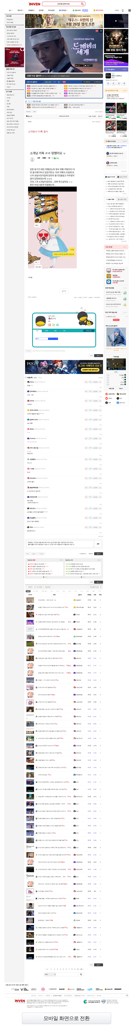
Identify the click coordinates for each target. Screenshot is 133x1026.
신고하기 (84, 297)
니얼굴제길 (79, 629)
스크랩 (79, 297)
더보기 (57, 324)
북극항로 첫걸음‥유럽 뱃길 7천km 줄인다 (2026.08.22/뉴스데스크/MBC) (61, 651)
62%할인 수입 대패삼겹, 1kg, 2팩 (114, 263)
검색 (56, 338)
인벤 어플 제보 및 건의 (13, 39)
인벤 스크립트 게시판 (12, 42)
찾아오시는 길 (90, 995)
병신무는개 (79, 738)
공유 (75, 297)
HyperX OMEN (11, 115)
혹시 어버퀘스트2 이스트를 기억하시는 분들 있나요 (54, 796)
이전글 (41, 553)
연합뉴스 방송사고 (45, 833)
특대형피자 (79, 774)
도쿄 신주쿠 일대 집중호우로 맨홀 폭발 (51, 840)
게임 (69, 591)
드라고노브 (79, 935)
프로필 (46, 330)
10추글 (40, 587)
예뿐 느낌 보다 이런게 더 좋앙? (49, 709)
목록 (93, 121)
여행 (8, 106)
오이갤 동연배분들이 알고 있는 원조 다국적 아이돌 (54, 956)
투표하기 (116, 320)
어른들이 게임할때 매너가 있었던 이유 (51, 935)
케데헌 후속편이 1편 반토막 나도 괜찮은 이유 (53, 622)
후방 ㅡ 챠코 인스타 (45, 600)
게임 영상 (9, 112)
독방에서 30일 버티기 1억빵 (48, 716)
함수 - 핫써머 (43, 920)
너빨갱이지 (79, 927)
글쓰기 (98, 582)
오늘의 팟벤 (10, 78)
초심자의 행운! (44, 694)
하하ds (78, 920)
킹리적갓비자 (80, 906)
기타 (99, 591)
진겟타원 (78, 745)
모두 (53, 338)
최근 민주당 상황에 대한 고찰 (48, 738)
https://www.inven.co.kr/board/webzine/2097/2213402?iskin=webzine (49, 350)
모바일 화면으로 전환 (66, 1018)
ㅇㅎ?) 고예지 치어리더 (46, 680)
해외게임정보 (10, 109)
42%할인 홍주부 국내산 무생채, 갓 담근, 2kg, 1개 (116, 257)
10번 (50, 338)
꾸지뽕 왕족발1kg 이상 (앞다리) (114, 260)
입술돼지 (78, 600)
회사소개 (33, 995)
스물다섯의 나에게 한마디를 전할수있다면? (52, 855)
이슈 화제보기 (97, 82)
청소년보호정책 (68, 995)
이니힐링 (53, 324)
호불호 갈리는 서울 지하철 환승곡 (49, 818)
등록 (98, 544)
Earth (77, 898)
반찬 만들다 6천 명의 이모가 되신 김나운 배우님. (54, 673)
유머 (52, 591)
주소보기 (28, 111)
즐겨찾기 (48, 587)
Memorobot (79, 636)
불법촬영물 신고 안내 (79, 995)
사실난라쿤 (79, 687)
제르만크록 (79, 855)
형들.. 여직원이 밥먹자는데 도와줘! (50, 898)
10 (77, 969)
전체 (28, 591)
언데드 (78, 614)
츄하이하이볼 (80, 607)
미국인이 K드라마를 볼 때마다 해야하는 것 (52, 665)
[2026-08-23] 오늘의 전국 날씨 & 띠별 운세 (52, 629)
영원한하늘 (79, 651)
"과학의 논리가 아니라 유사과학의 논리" (51, 607)
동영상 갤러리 (10, 33)
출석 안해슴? (43, 891)
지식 (75, 591)
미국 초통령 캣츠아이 (46, 942)
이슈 (35, 591)
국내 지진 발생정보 (45, 702)
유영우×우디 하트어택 (46, 949)
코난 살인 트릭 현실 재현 (47, 614)
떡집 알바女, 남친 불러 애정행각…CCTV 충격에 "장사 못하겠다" (58, 804)
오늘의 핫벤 (10, 75)
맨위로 (91, 553)
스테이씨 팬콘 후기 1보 (46, 636)
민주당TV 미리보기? (46, 745)
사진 (81, 591)
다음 (81, 969)
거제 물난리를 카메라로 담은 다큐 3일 (51, 789)
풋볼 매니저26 (10, 132)
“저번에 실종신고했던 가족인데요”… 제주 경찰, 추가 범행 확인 (58, 876)
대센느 (78, 949)
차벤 (8, 100)
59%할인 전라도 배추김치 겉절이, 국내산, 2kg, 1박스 (116, 254)
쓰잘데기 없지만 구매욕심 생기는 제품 (51, 927)
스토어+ (125, 90)
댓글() (98, 121)
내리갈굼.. (43, 774)
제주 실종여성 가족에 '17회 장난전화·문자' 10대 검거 (55, 847)
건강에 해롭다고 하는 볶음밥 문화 (49, 825)
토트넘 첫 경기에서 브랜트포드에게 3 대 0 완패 (53, 643)
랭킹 (55, 330)
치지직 (8, 98)
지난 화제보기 (87, 82)
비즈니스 (41, 995)
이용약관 (48, 995)
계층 (87, 591)
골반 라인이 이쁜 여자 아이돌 (48, 753)
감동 (93, 591)
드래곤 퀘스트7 (11, 130)
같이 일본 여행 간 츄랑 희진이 (48, 658)
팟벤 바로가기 (10, 95)
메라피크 (78, 658)
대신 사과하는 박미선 (46, 724)
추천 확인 (97, 297)
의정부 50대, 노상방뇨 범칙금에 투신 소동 (52, 782)
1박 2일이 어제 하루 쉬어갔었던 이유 (50, 767)
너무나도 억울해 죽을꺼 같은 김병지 (50, 906)
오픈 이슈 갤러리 (11, 72)
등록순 (35, 377)
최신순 (40, 377)
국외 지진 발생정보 (45, 687)
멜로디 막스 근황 (45, 760)
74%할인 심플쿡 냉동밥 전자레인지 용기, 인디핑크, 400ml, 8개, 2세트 (116, 250)
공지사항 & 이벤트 (12, 30)
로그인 (117, 10)
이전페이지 (83, 553)
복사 (34, 111)
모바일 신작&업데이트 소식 (14, 45)
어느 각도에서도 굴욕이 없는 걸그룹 (50, 884)
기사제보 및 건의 (11, 36)
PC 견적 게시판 (11, 84)
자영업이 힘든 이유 (45, 913)
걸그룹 (8, 103)
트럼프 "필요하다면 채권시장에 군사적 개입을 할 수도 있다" (57, 811)
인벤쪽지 (49, 324)
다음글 (33, 553)
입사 (77, 782)
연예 (44, 591)
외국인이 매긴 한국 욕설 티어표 (49, 862)
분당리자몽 (79, 913)
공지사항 (99, 995)
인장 (37, 331)
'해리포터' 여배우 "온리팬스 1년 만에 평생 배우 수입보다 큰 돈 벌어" (59, 869)
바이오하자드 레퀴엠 (12, 127)
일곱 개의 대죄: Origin (12, 121)
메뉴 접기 (88, 331)
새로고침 (100, 377)
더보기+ (61, 560)
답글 (101, 387)
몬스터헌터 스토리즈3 (13, 124)
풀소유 (30, 116)
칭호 (64, 330)
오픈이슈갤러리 (99, 111)
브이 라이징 (10, 118)
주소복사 (28, 351)
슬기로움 (78, 643)
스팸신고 (90, 297)
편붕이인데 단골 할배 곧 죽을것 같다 (50, 731)
